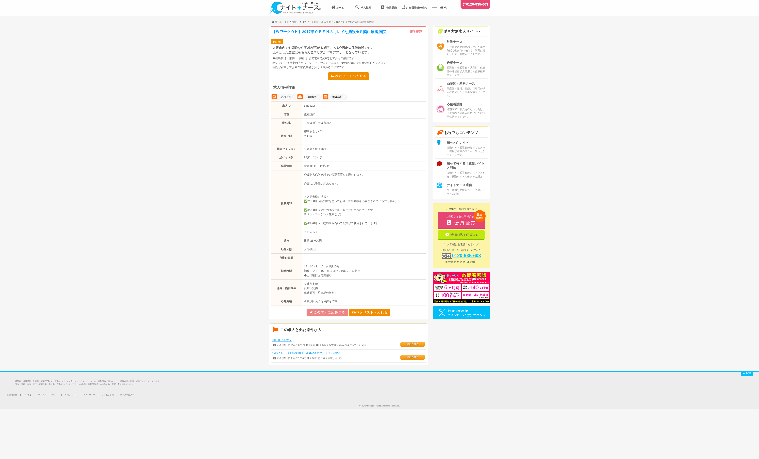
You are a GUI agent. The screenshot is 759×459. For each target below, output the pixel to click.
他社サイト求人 (282, 340)
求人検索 (291, 22)
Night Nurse (375, 406)
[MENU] (434, 8)
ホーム (278, 22)
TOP (748, 373)
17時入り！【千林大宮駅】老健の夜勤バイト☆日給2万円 (307, 353)
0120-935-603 (477, 4)
